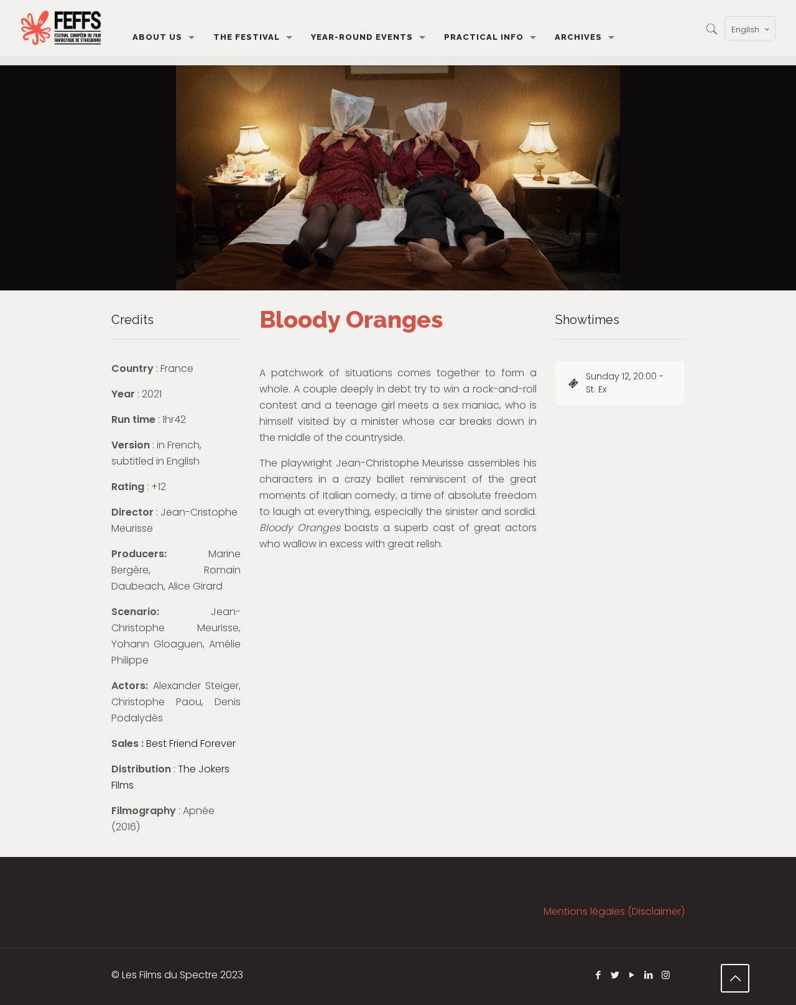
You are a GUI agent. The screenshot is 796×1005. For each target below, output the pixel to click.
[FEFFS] (61, 28)
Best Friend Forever (191, 743)
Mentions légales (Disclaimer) (614, 911)
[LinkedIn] (648, 974)
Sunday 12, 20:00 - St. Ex (625, 383)
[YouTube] (632, 974)
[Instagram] (665, 974)
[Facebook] (598, 974)
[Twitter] (615, 974)
